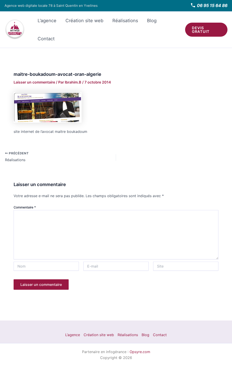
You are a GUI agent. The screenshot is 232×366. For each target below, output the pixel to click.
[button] (206, 30)
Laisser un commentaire (34, 82)
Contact (46, 38)
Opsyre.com (140, 351)
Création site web (84, 20)
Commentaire (25, 207)
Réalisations (125, 20)
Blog (152, 20)
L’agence (47, 20)
